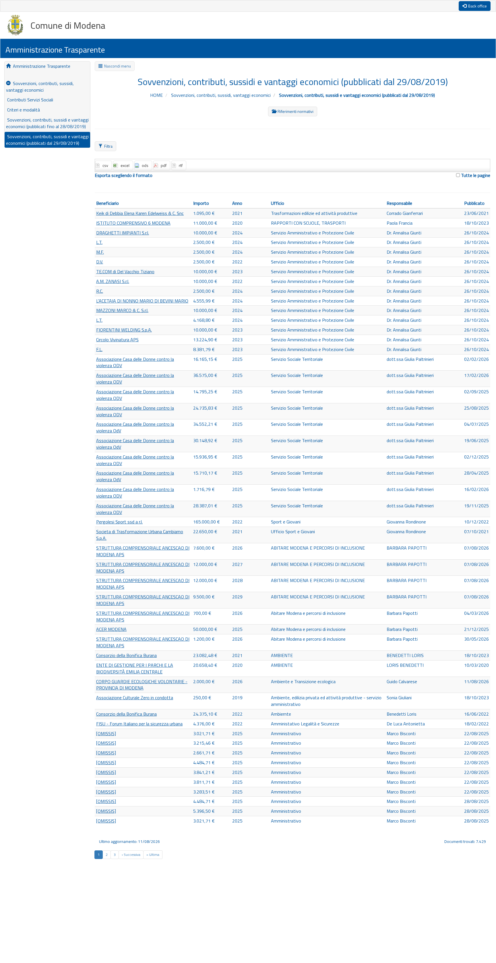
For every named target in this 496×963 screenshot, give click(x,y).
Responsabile (399, 203)
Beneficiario (107, 203)
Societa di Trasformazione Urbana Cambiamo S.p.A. (139, 535)
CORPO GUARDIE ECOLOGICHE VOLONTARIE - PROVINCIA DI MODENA (141, 685)
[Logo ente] (18, 25)
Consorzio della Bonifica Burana (126, 655)
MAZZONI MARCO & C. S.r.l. (122, 310)
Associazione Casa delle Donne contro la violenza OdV (135, 427)
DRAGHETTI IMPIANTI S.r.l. (122, 232)
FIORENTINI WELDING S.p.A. (124, 329)
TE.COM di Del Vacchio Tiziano (125, 271)
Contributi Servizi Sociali (29, 99)
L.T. (99, 242)
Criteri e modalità (23, 109)
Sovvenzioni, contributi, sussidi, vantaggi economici (40, 86)
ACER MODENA (111, 629)
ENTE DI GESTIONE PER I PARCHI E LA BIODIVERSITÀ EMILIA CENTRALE (134, 668)
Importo (201, 203)
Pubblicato (474, 203)
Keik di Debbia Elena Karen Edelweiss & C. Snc (140, 213)
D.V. (99, 261)
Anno (237, 203)
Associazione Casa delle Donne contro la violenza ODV (135, 362)
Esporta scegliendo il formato (123, 175)
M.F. (100, 252)
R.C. (99, 291)
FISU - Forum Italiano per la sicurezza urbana (139, 723)
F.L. (99, 349)
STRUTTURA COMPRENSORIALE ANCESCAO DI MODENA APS (142, 551)
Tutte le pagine (475, 175)
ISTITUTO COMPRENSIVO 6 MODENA (133, 222)
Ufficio (277, 203)
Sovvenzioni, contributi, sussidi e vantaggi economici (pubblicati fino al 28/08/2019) (47, 123)
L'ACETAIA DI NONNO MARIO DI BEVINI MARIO (142, 300)
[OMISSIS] (106, 733)
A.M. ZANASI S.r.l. (112, 281)
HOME (157, 95)
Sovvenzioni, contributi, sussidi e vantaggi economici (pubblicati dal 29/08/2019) (47, 140)
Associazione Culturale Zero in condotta (134, 697)
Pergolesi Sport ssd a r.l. (119, 521)
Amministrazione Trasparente (40, 66)
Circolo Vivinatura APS (117, 339)
